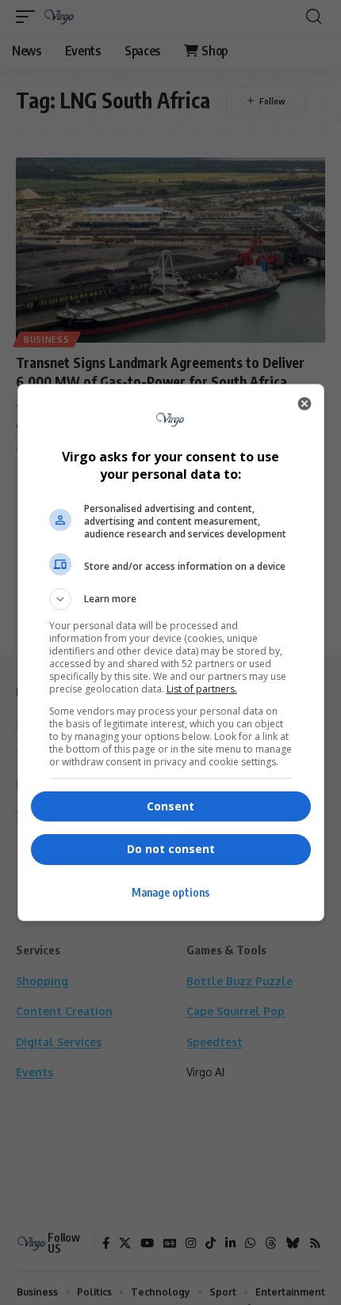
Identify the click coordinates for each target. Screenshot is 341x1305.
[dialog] (170, 652)
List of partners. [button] (202, 689)
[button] (171, 599)
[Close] (304, 403)
